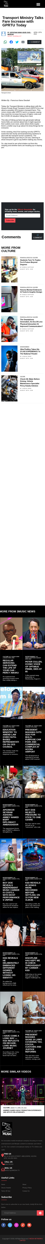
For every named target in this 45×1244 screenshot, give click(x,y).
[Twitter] (17, 42)
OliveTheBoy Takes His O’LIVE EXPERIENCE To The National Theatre (30, 351)
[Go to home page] (6, 1135)
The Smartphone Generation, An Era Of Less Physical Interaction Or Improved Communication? (31, 323)
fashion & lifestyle (26, 257)
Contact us (26, 1191)
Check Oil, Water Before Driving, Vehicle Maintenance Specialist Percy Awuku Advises (30, 382)
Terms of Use (5, 1191)
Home (3, 1184)
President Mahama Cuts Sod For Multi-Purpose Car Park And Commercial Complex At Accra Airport (33, 740)
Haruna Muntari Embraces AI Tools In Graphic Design (31, 291)
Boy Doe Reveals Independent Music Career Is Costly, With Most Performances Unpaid (11, 891)
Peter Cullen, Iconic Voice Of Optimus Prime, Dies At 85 (33, 667)
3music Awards (6, 1188)
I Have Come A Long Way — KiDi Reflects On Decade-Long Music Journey (11, 1042)
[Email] (23, 42)
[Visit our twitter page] (10, 1225)
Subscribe (10, 220)
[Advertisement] (22, 173)
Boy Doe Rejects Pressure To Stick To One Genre (33, 815)
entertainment (24, 346)
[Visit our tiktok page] (23, 1225)
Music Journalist (14, 36)
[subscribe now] (40, 1213)
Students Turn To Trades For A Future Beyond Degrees (30, 262)
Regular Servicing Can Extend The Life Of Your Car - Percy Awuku (11, 666)
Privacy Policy (27, 1188)
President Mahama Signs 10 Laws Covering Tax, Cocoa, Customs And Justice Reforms (33, 1043)
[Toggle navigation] (38, 4)
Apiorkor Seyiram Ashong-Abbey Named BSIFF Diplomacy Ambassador (11, 817)
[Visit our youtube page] (29, 1225)
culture (35, 257)
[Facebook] (11, 42)
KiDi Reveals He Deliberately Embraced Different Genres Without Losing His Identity (11, 968)
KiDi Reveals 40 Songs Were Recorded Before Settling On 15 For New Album (32, 891)
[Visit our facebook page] (3, 1225)
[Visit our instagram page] (16, 1225)
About (24, 1184)
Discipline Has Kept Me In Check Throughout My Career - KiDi (33, 964)
